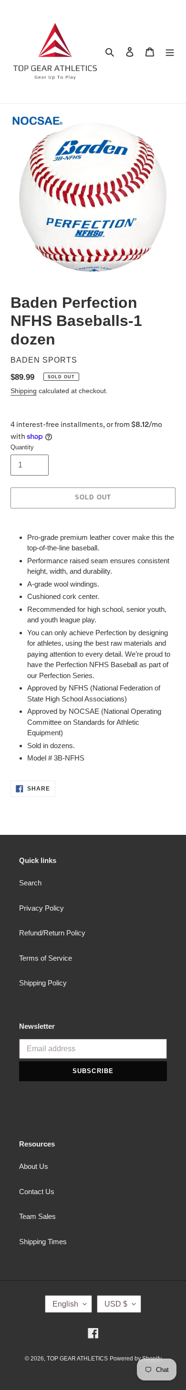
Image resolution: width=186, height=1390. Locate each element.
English (65, 1304)
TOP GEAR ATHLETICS (77, 1358)
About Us (33, 1166)
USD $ (115, 1304)
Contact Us (36, 1191)
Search (30, 883)
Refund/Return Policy (52, 933)
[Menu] (170, 51)
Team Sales (37, 1216)
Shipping (23, 391)
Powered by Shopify (136, 1358)
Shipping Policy (43, 983)
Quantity (22, 447)
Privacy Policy (41, 908)
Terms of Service (45, 958)
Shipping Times (43, 1242)
